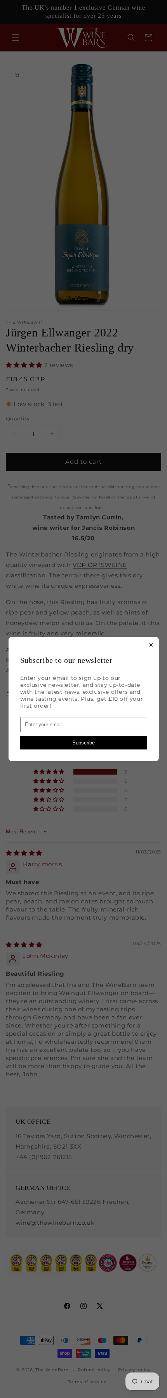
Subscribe (83, 743)
